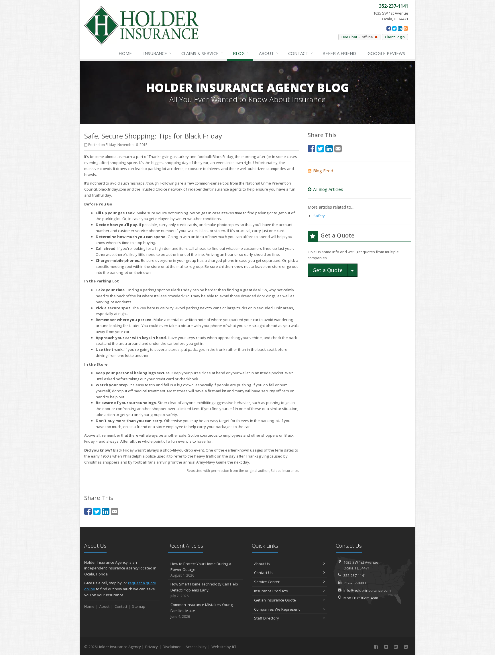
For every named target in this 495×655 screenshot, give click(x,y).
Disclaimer (172, 646)
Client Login (395, 36)
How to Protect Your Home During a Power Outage (200, 569)
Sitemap (138, 606)
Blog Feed (323, 170)
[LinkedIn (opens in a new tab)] (400, 28)
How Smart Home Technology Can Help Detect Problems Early (204, 589)
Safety (319, 215)
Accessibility (196, 646)
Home (125, 53)
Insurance (157, 53)
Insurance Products (271, 590)
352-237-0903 (354, 582)
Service (202, 53)
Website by (223, 646)
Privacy (151, 646)
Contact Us (263, 572)
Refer (339, 53)
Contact (300, 53)
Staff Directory (266, 618)
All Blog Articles (328, 189)
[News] (406, 28)
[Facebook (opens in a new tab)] (388, 28)
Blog (241, 53)
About (268, 53)
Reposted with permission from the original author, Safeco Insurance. (243, 470)
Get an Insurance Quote (275, 600)
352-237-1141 (354, 575)
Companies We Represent (277, 609)
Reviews (386, 53)
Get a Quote (328, 270)
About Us (262, 563)
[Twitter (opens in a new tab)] (394, 28)
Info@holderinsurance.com (367, 590)
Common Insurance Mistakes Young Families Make (201, 610)
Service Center (267, 581)
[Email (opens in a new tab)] (114, 511)
